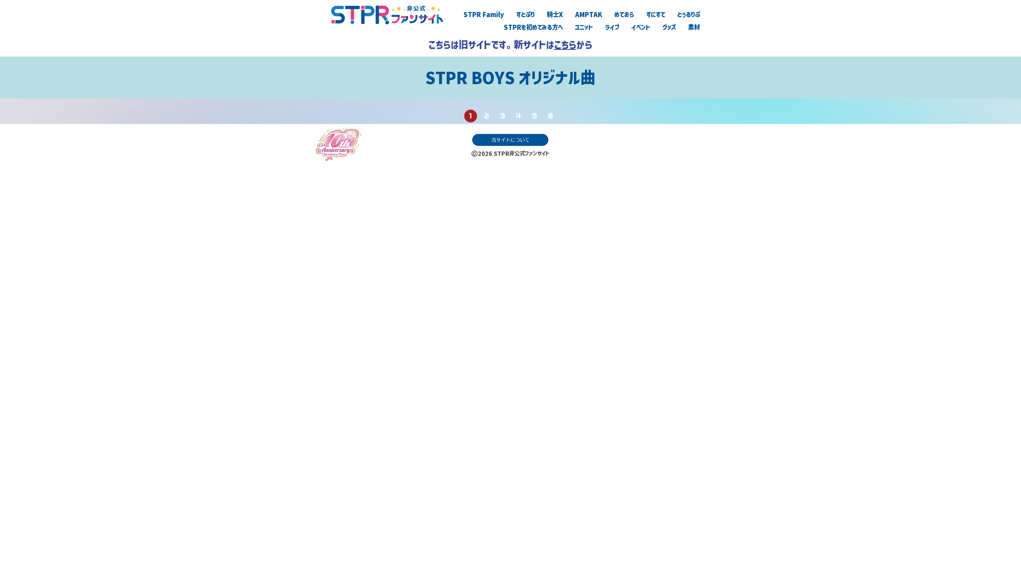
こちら (565, 44)
